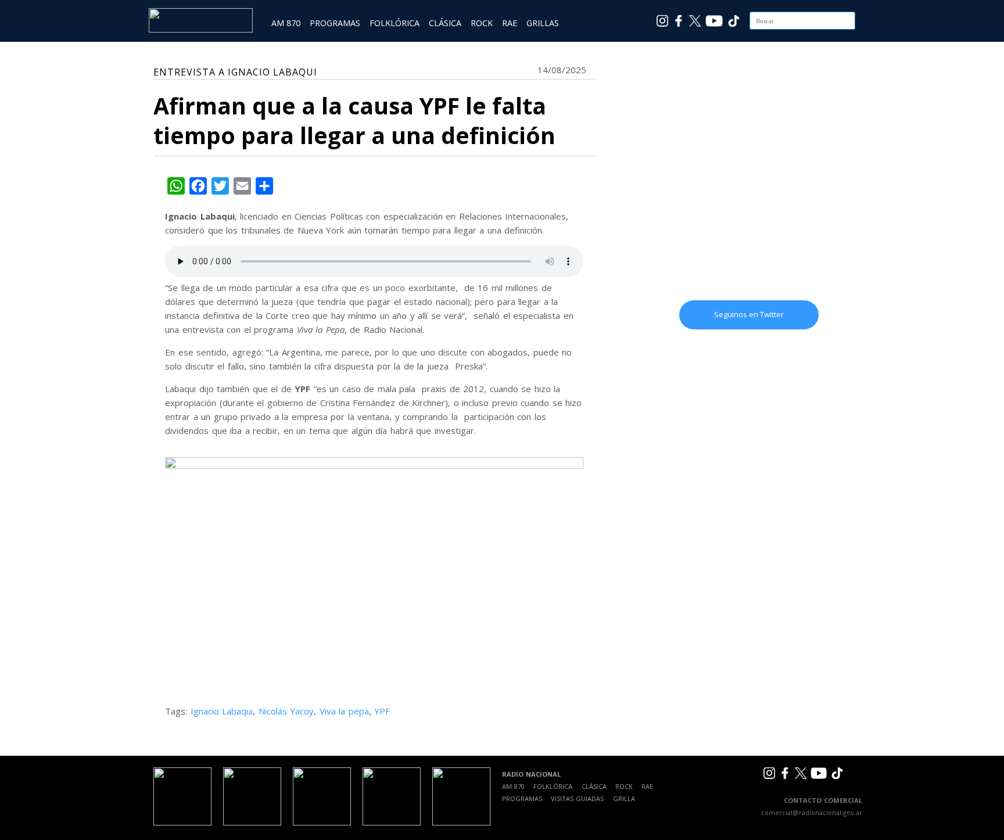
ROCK (482, 22)
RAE (509, 22)
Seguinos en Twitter (749, 314)
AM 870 (285, 22)
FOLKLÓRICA (394, 22)
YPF (382, 711)
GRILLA (624, 798)
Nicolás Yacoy (286, 711)
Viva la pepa (344, 711)
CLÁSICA (445, 22)
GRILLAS (542, 22)
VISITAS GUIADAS (577, 798)
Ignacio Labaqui (222, 711)
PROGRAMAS (335, 22)
